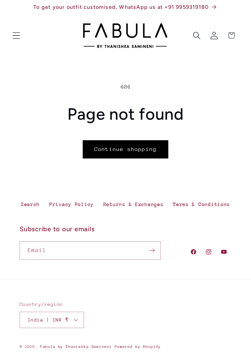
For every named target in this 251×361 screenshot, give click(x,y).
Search (30, 204)
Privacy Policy (71, 204)
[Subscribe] (151, 250)
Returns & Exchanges (133, 204)
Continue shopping (125, 149)
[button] (16, 35)
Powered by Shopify (138, 346)
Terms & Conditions (201, 204)
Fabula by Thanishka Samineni (76, 346)
